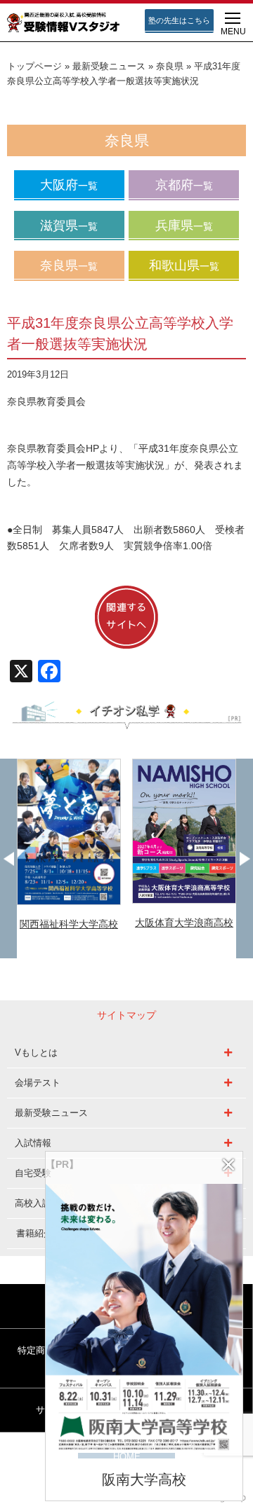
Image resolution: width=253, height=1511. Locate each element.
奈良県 (169, 66)
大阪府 (69, 185)
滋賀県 (69, 226)
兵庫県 (184, 226)
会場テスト (37, 1082)
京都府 (184, 185)
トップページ (34, 66)
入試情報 (33, 1143)
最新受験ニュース (108, 66)
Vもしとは (36, 1052)
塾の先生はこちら (179, 20)
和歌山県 (184, 265)
